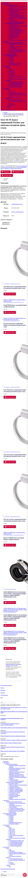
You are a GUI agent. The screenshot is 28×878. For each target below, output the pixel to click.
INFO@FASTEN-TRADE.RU (8, 110)
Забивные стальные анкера (15, 29)
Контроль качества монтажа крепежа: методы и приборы (13, 751)
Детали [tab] (5, 180)
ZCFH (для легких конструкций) (17, 79)
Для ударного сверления (15, 97)
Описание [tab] (5, 178)
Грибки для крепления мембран (14, 23)
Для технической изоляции (10, 54)
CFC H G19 (12, 72)
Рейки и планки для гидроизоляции (18, 25)
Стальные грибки (13, 27)
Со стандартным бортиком (15, 84)
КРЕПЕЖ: (5, 2)
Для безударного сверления (16, 93)
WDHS (11, 77)
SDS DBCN (12, 92)
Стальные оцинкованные (15, 86)
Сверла (8, 106)
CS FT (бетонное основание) (16, 76)
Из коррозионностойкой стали (16, 81)
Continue (11, 759)
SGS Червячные (23, 166)
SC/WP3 (11, 62)
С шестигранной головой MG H (17, 101)
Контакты (3, 690)
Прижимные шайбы (14, 64)
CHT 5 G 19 (12, 75)
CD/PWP (11, 57)
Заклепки (8, 80)
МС (10, 107)
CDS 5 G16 (12, 71)
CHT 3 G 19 (12, 73)
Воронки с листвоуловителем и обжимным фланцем (17, 13)
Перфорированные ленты (15, 63)
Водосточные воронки (12, 5)
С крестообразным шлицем (16, 99)
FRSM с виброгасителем (8, 302)
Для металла (6, 66)
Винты (8, 67)
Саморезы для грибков (14, 28)
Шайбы (11, 38)
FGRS (4, 589)
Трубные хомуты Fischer (6, 167)
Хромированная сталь (16, 204)
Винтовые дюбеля (13, 24)
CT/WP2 (11, 60)
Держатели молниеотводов (15, 32)
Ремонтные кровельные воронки (17, 9)
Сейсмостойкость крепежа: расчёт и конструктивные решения (14, 727)
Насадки (8, 98)
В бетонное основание (14, 36)
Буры (7, 89)
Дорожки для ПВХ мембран (16, 31)
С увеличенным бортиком (15, 85)
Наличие (3, 692)
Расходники (6, 88)
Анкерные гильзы (13, 35)
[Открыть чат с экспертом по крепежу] (25, 875)
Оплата (2, 687)
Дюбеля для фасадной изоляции (14, 42)
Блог (2, 697)
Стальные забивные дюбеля (16, 49)
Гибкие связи (12, 53)
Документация (4, 695)
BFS (10, 68)
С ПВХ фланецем (13, 20)
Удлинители (12, 105)
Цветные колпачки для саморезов (17, 40)
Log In (5, 871)
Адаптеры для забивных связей (17, 50)
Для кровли (6, 3)
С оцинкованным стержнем (16, 82)
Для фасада (6, 41)
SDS (10, 90)
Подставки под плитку (14, 33)
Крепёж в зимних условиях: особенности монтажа (11, 742)
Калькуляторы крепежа (6, 685)
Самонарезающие (13, 37)
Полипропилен (20, 211)
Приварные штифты (11, 55)
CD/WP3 (11, 59)
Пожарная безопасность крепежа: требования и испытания (13, 735)
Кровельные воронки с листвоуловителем (14, 11)
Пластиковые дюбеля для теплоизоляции (15, 47)
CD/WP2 (11, 58)
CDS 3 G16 (12, 70)
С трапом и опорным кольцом (16, 22)
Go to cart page (4, 759)
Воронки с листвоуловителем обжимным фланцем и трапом (16, 16)
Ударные (11, 103)
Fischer (18, 167)
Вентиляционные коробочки (16, 51)
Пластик (13, 211)
